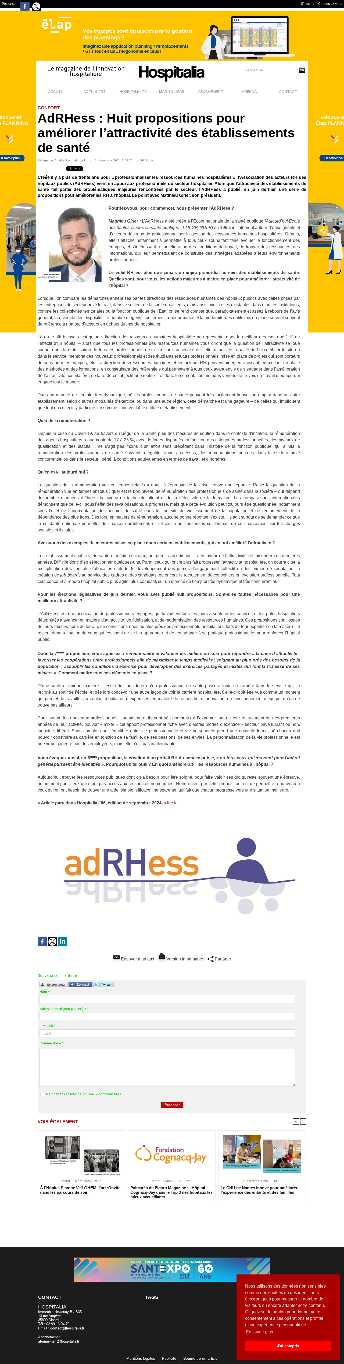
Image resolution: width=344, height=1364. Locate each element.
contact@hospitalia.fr (67, 1328)
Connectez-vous (330, 4)
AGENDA (249, 91)
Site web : (47, 1026)
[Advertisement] (172, 1220)
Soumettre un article (200, 1358)
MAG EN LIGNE (171, 91)
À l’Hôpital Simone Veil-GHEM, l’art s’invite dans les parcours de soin (80, 1190)
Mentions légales (141, 1358)
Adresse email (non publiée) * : (64, 1009)
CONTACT (288, 91)
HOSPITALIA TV (133, 91)
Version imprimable (184, 959)
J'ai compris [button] (288, 1346)
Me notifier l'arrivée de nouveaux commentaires (83, 1094)
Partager (222, 959)
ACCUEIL (55, 91)
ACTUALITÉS (94, 91)
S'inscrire (307, 4)
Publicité (169, 1358)
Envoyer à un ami (137, 959)
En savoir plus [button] (259, 1332)
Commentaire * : (53, 1043)
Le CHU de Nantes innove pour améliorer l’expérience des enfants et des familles (259, 1190)
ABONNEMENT (210, 91)
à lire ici (172, 803)
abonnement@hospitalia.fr (59, 1341)
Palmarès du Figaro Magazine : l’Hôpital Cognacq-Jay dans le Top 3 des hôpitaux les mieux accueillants (171, 1192)
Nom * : (46, 992)
